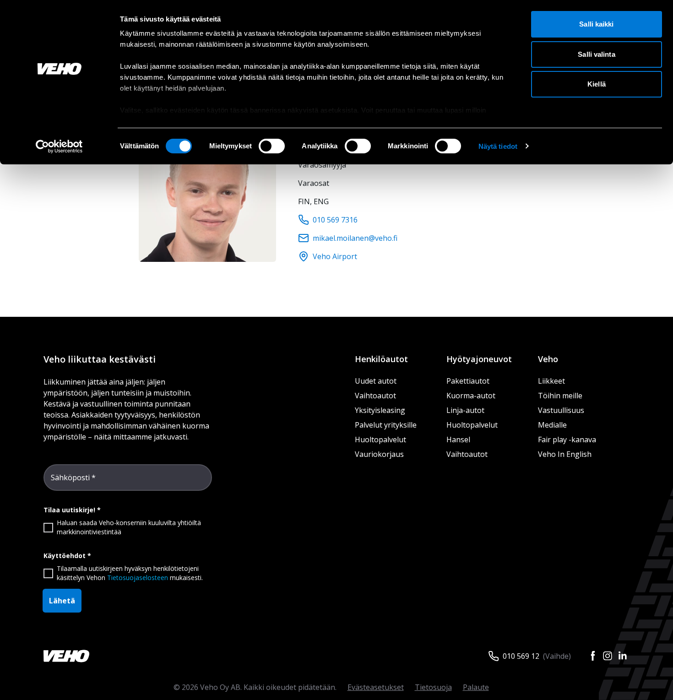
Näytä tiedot (497, 146)
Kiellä (596, 84)
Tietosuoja (433, 687)
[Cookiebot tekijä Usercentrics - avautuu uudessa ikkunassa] (59, 146)
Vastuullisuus (561, 410)
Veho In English (565, 454)
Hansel (458, 439)
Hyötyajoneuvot (479, 358)
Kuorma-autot (470, 396)
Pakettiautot (467, 381)
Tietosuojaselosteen (137, 577)
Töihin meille (560, 396)
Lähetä (62, 601)
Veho (548, 358)
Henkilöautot (381, 358)
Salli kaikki (596, 24)
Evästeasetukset (375, 687)
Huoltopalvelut (380, 439)
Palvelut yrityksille (386, 425)
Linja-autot (465, 410)
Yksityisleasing (380, 410)
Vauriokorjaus (379, 454)
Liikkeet (551, 381)
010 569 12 (521, 656)
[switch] (272, 146)
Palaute (476, 687)
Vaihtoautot (375, 396)
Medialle (552, 425)
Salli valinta (596, 54)
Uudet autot (375, 381)
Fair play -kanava (567, 439)
